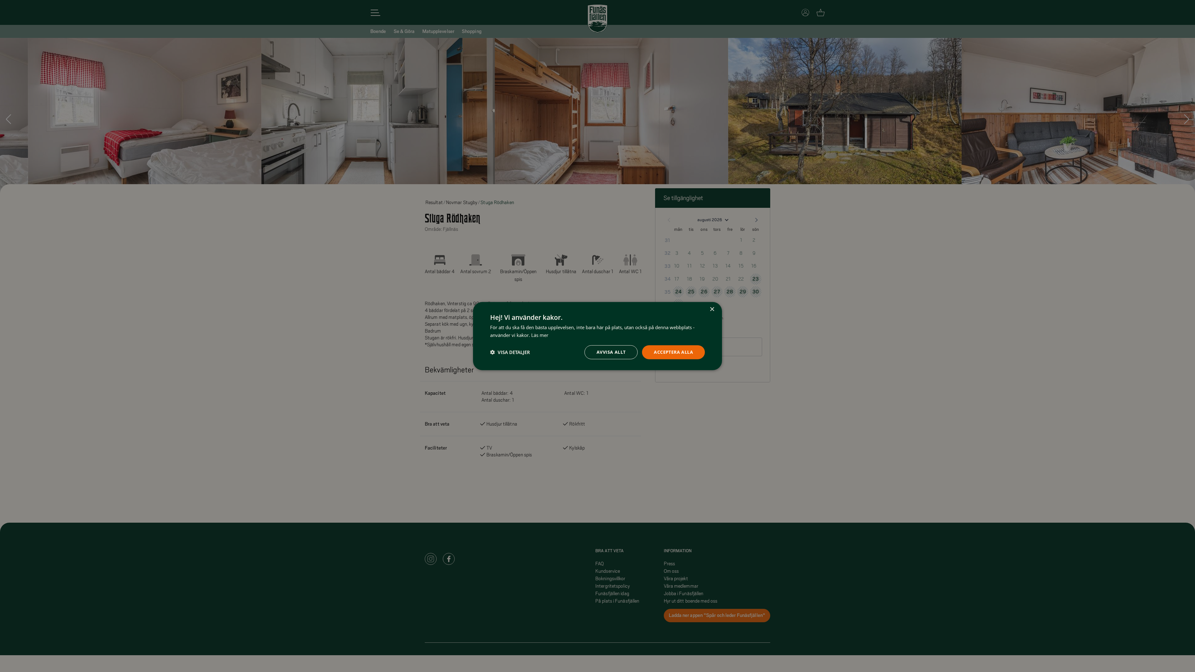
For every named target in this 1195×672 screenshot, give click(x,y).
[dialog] (597, 336)
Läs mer (539, 335)
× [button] (712, 309)
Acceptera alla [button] (673, 352)
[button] (510, 352)
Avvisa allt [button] (611, 352)
